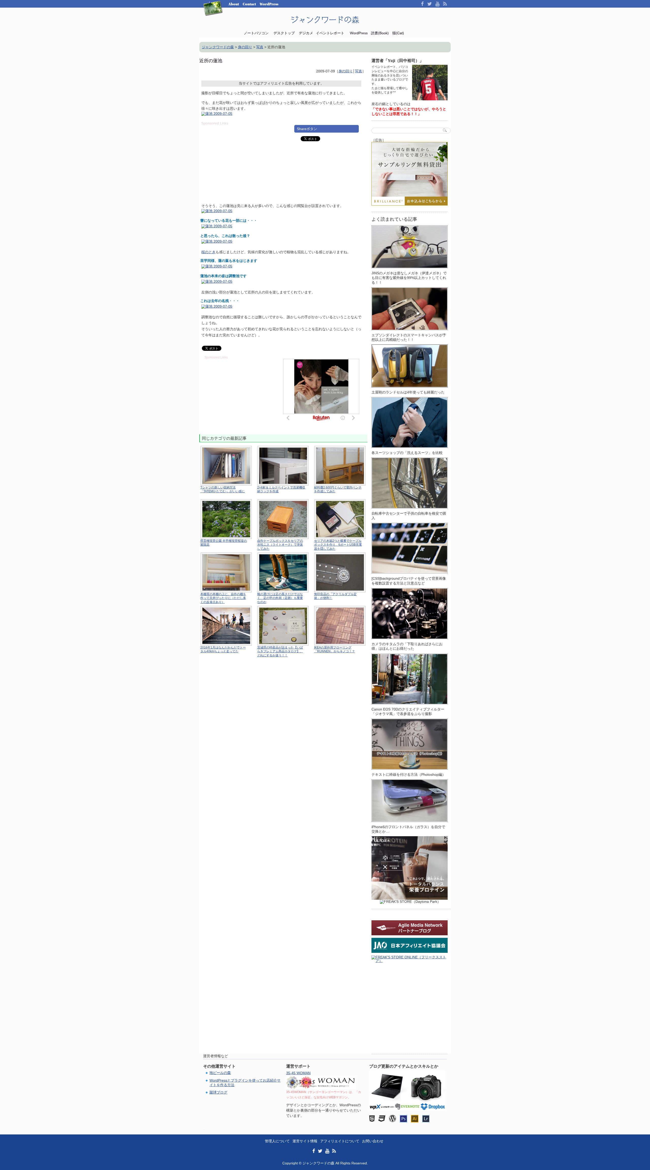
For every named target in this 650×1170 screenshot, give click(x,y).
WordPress (269, 4)
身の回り (345, 71)
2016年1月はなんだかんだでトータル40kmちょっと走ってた (223, 649)
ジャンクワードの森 (325, 20)
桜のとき (208, 252)
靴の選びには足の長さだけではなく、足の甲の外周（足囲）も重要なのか (280, 598)
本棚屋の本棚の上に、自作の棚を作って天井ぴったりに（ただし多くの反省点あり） (223, 598)
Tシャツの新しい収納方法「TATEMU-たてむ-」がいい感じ (222, 489)
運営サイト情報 (304, 1141)
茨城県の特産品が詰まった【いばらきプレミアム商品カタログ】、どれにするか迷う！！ (280, 651)
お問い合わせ (372, 1141)
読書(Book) (380, 33)
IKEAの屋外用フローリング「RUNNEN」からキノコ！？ (334, 649)
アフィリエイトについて (339, 1141)
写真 (358, 71)
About (234, 4)
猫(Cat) (398, 33)
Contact (249, 4)
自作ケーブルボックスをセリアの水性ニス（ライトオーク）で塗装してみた (280, 544)
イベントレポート (330, 33)
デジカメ (306, 33)
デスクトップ (284, 33)
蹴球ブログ (218, 1092)
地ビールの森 (220, 1073)
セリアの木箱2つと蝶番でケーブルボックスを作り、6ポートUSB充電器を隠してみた (338, 544)
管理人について (277, 1141)
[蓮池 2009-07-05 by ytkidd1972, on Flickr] (216, 115)
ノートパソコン (256, 33)
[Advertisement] (244, 160)
